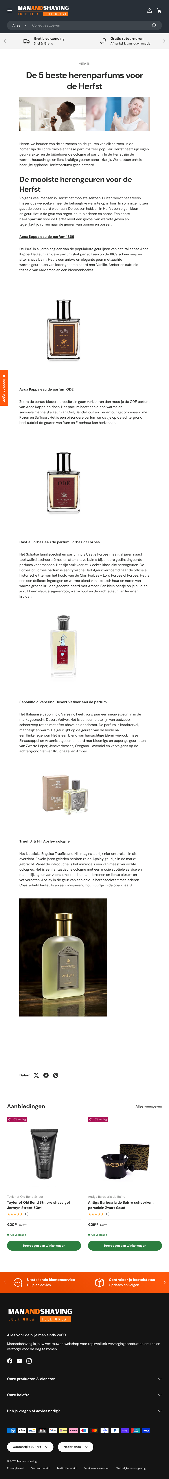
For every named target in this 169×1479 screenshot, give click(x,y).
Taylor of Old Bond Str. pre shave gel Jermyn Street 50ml (38, 1205)
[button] (159, 10)
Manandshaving (27, 1461)
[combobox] (84, 25)
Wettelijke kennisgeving (131, 1468)
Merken (84, 64)
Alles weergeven (149, 1106)
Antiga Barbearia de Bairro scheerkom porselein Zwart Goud (121, 1205)
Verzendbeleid (40, 1468)
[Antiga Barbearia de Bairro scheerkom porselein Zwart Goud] (125, 1154)
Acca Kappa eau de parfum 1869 (46, 236)
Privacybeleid (15, 1468)
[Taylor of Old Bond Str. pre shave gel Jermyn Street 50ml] (44, 1154)
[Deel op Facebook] (46, 1075)
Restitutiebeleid (67, 1468)
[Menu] (10, 10)
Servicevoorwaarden (96, 1468)
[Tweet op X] (36, 1075)
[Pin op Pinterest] (56, 1075)
